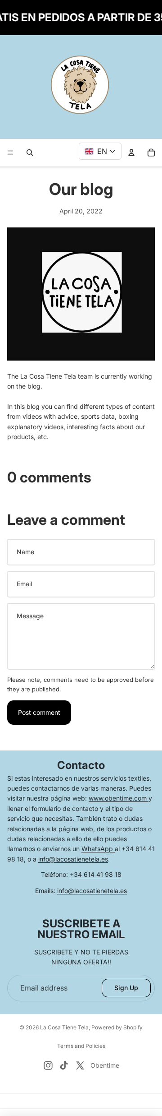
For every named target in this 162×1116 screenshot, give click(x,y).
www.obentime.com (118, 798)
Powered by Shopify (117, 1027)
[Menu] (10, 153)
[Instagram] (48, 1065)
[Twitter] (80, 1065)
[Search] (30, 152)
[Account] (131, 152)
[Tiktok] (63, 1065)
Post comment (39, 712)
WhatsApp (98, 848)
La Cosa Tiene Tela (64, 1027)
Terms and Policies (81, 1045)
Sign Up (126, 987)
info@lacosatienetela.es (73, 859)
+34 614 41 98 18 (96, 874)
